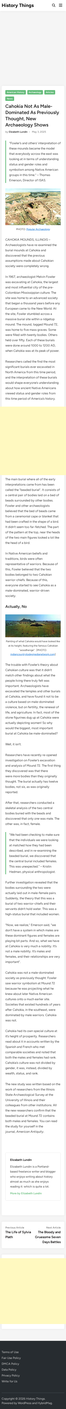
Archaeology (35, 92)
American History (15, 92)
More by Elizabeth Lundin (26, 1193)
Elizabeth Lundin (18, 131)
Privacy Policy (11, 1375)
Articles (50, 92)
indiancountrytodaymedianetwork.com (32, 654)
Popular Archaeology (38, 229)
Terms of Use (10, 1352)
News (10, 98)
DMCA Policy (10, 1364)
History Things (18, 5)
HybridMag (45, 1403)
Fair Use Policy (11, 1358)
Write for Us (9, 1381)
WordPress (24, 1403)
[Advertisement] (33, 46)
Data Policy (9, 1369)
